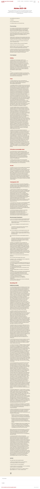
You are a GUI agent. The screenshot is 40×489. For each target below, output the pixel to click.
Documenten (31, 1)
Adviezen (22, 1)
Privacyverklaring (4, 478)
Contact (35, 1)
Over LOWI (19, 1)
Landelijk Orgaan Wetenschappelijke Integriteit (7, 1)
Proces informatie (26, 1)
